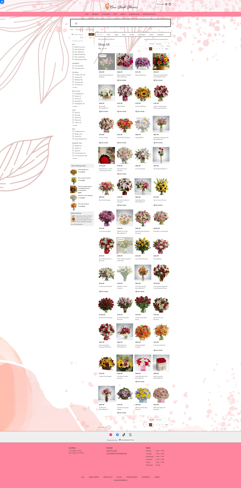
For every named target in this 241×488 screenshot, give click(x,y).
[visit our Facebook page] (117, 434)
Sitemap (157, 477)
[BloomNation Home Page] (126, 440)
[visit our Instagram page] (111, 434)
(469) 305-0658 (111, 451)
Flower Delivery (89, 29)
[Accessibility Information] (2, 2)
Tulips (116, 34)
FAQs (83, 477)
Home (71, 29)
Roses (109, 34)
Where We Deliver (132, 477)
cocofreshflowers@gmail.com (116, 453)
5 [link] (162, 49)
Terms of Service (94, 477)
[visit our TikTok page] (124, 434)
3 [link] (156, 49)
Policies (119, 477)
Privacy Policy (108, 477)
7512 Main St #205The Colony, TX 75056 (76, 452)
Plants (151, 34)
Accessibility (146, 477)
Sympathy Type (77, 143)
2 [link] (153, 49)
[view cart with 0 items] (170, 4)
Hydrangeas (141, 34)
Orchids (132, 34)
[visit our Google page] (130, 434)
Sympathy (160, 34)
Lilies (123, 34)
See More (74, 87)
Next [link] (166, 49)
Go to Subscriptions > (77, 224)
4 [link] (159, 49)
